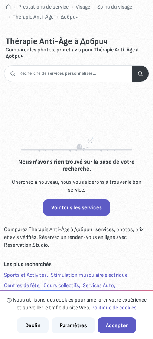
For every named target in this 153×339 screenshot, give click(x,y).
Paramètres (73, 325)
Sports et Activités (25, 275)
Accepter (117, 325)
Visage (83, 6)
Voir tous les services (76, 207)
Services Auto (98, 285)
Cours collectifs (61, 285)
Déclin (32, 325)
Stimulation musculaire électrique (89, 275)
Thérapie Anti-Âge (33, 16)
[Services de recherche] (140, 74)
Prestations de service (43, 6)
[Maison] (8, 7)
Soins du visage (114, 6)
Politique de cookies (114, 307)
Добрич (69, 16)
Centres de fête (21, 285)
